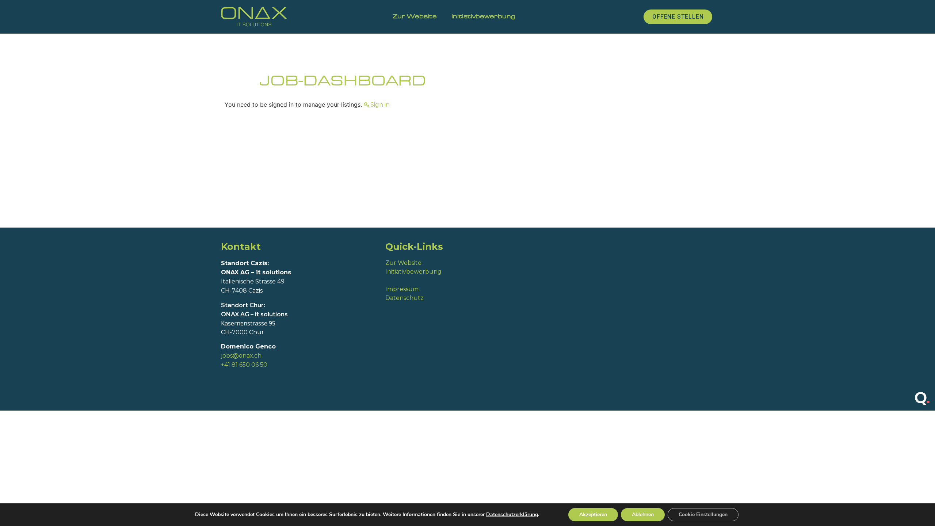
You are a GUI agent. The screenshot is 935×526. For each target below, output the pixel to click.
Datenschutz (404, 297)
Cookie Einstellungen (703, 514)
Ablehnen (643, 514)
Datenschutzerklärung (512, 514)
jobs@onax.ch (241, 355)
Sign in (380, 104)
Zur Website (415, 17)
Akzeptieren (593, 514)
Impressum (402, 289)
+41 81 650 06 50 (244, 364)
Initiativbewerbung (483, 17)
